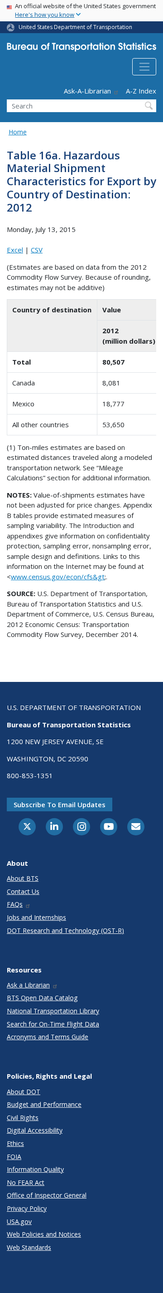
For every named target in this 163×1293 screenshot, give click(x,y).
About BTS (22, 878)
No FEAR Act (25, 1182)
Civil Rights (22, 1117)
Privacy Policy (27, 1208)
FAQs (15, 904)
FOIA (14, 1156)
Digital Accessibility (34, 1130)
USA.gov (19, 1221)
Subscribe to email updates (59, 804)
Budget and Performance (44, 1104)
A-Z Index (141, 90)
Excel (15, 249)
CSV (37, 249)
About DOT (23, 1091)
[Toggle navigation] (144, 66)
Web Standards (29, 1247)
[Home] (81, 49)
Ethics (15, 1143)
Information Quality (35, 1169)
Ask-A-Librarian (87, 90)
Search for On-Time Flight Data (53, 1024)
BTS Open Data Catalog (42, 997)
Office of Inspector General (46, 1195)
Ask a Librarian (28, 985)
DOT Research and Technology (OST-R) (65, 930)
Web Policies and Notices (44, 1234)
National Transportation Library (53, 1011)
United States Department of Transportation (75, 27)
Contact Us (23, 891)
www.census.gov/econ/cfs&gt (58, 576)
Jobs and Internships (36, 917)
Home (18, 132)
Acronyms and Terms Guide (47, 1036)
